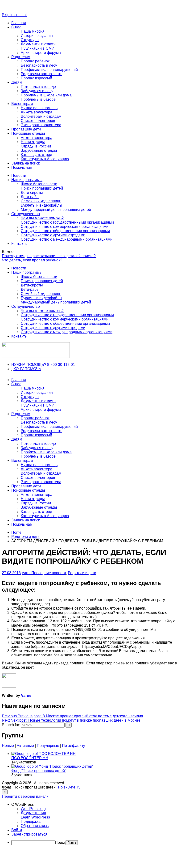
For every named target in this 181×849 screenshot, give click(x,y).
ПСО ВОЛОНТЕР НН (29, 758)
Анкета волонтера (36, 112)
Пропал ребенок (35, 61)
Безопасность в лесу (39, 65)
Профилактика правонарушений (49, 70)
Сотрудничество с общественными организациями (65, 231)
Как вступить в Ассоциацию (45, 159)
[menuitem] (95, 804)
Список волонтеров (38, 121)
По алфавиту (73, 746)
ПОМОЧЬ (33, 369)
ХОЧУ (19, 369)
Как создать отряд (36, 155)
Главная (18, 23)
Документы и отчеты (38, 44)
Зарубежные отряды (39, 150)
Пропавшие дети (26, 129)
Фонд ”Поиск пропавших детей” (38, 771)
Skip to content (14, 15)
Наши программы (26, 180)
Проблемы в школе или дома (46, 95)
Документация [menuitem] (33, 813)
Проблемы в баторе (38, 99)
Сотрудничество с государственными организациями (67, 222)
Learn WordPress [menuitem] (35, 817)
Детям (16, 82)
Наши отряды (33, 142)
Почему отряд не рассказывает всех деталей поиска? (49, 256)
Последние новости (48, 573)
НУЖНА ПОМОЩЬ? (28, 365)
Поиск (60, 842)
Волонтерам (22, 104)
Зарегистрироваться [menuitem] (29, 834)
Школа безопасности (39, 184)
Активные (25, 746)
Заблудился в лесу (37, 91)
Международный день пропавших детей (56, 210)
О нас (16, 27)
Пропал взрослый (36, 78)
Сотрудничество (25, 214)
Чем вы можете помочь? (42, 218)
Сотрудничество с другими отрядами (53, 235)
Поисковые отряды (28, 133)
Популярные (48, 746)
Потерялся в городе (38, 87)
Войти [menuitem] (16, 830)
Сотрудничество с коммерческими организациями (64, 227)
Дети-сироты (32, 193)
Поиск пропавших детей (42, 188)
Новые (8, 746)
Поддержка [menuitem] (31, 821)
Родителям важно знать (41, 74)
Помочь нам (22, 167)
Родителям (20, 57)
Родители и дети (82, 573)
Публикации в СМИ (37, 48)
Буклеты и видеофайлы (41, 205)
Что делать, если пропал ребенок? (32, 260)
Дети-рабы (30, 197)
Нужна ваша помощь (39, 108)
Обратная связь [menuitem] (35, 826)
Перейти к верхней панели (25, 796)
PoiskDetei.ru (69, 787)
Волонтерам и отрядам (41, 116)
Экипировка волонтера (41, 125)
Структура (30, 40)
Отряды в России (36, 146)
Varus (26, 573)
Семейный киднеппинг (41, 201)
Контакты (19, 244)
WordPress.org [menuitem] (33, 809)
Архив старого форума (41, 53)
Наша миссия (33, 31)
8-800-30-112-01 (61, 365)
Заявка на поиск (25, 163)
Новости (18, 175)
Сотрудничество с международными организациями (66, 239)
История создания (37, 36)
